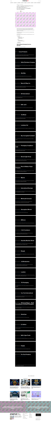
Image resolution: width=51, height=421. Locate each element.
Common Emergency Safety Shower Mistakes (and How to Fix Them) (25, 399)
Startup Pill (21, 4)
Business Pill (30, 416)
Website (19, 53)
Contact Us (24, 416)
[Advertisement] (25, 361)
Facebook (23, 53)
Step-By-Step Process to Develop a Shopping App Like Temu (36, 399)
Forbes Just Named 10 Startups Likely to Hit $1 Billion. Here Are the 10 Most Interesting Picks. (14, 387)
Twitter (21, 53)
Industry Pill (18, 4)
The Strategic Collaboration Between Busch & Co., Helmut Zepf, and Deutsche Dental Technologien (25, 387)
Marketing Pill (30, 417)
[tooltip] (28, 375)
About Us (24, 414)
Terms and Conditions (25, 418)
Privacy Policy (24, 417)
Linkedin (25, 53)
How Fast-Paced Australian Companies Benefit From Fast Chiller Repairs (14, 399)
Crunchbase (17, 53)
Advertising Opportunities (25, 415)
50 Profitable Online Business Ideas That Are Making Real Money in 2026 (36, 387)
